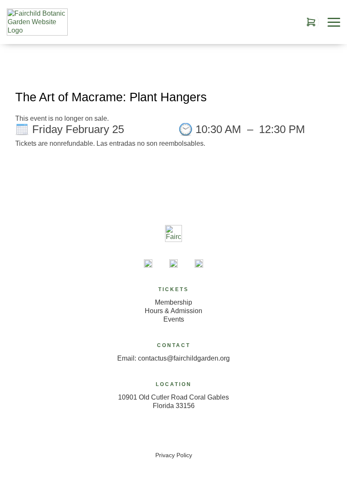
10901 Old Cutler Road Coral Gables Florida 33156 (173, 401)
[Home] (173, 241)
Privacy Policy (173, 455)
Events (173, 319)
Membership (173, 302)
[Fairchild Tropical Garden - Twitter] (148, 263)
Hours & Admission (173, 310)
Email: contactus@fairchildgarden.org (173, 358)
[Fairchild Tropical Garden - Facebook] (173, 263)
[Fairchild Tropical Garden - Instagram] (199, 263)
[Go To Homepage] (37, 22)
